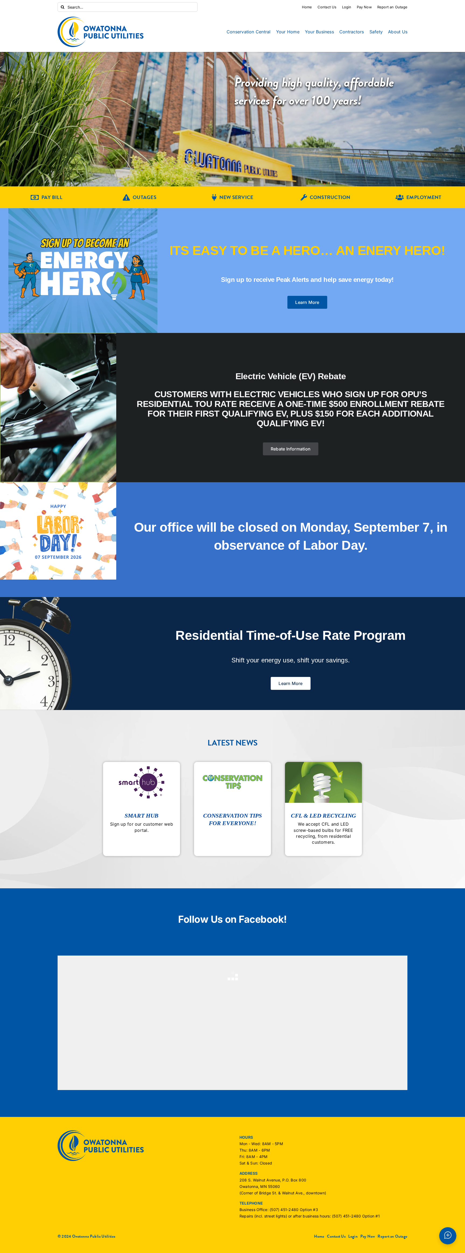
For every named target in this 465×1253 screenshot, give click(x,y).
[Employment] (418, 197)
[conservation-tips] (232, 764)
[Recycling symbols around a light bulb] (323, 764)
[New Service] (232, 197)
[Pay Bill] (46, 197)
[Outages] (139, 197)
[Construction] (325, 197)
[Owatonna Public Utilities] (101, 19)
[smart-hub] (141, 764)
